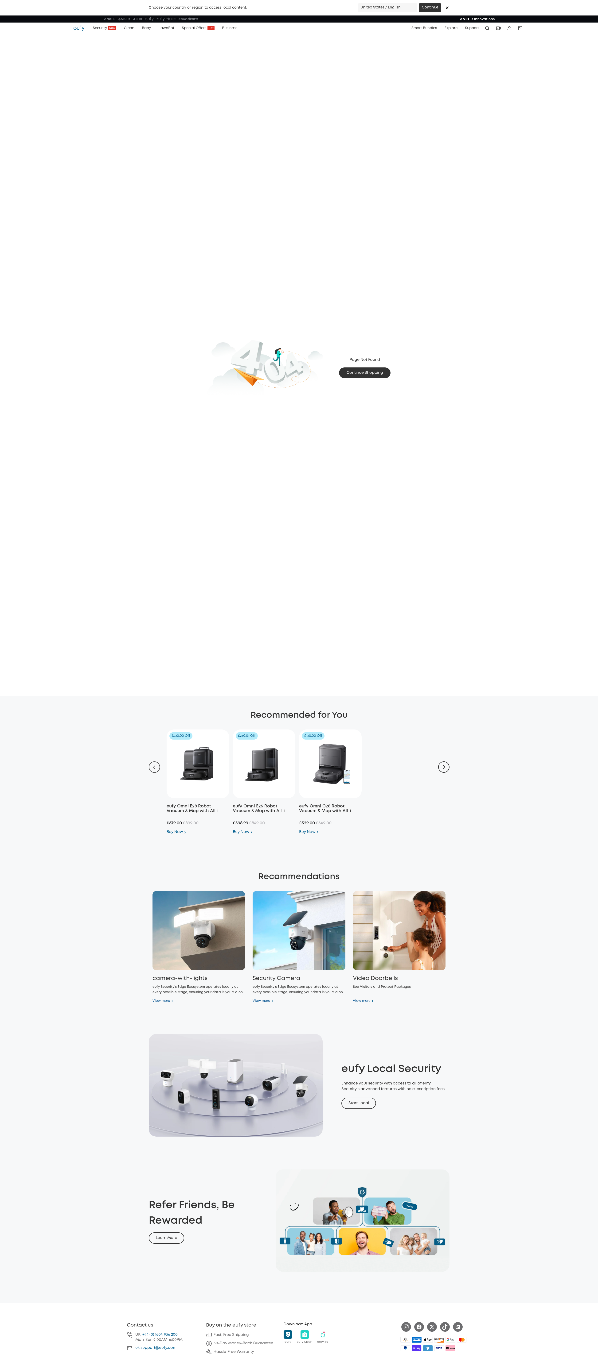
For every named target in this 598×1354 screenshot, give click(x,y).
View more (161, 1000)
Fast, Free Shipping (231, 1335)
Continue (430, 7)
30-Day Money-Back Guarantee (243, 1343)
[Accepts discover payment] (439, 1339)
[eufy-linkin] (458, 1327)
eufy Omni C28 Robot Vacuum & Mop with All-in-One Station (327, 811)
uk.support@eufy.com (155, 1348)
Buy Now (175, 832)
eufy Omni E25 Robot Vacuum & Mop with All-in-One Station (261, 811)
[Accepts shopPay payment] (416, 1348)
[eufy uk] (81, 28)
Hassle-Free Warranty (234, 1352)
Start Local (358, 1103)
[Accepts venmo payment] (428, 1348)
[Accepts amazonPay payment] (405, 1339)
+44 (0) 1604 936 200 (160, 1334)
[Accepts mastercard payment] (462, 1339)
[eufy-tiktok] (445, 1327)
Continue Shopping (365, 372)
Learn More (166, 1238)
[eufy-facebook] (419, 1327)
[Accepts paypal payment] (405, 1348)
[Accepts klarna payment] (450, 1348)
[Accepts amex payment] (416, 1339)
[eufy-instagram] (406, 1327)
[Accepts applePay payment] (428, 1339)
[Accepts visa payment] (439, 1348)
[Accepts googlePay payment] (450, 1339)
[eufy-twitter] (432, 1327)
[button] (447, 7)
